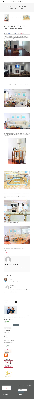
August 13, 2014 (6, 23)
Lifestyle (5, 333)
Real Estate (5, 335)
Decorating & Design (6, 31)
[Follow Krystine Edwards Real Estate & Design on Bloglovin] (17, 328)
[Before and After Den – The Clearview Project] (17, 259)
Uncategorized (6, 337)
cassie (10, 280)
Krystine (11, 31)
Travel (4, 336)
